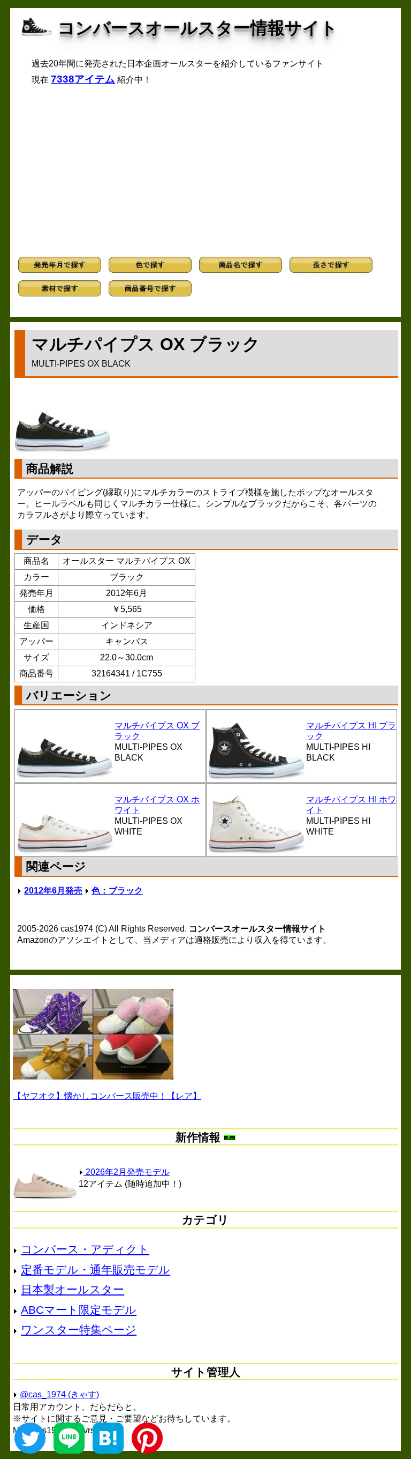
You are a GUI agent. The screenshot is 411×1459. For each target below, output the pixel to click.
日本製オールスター (72, 1289)
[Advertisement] (205, 171)
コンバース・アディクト (85, 1249)
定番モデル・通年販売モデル (95, 1269)
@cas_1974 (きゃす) (59, 1394)
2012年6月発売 (53, 890)
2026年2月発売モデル (126, 1172)
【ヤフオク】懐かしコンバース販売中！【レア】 (107, 1095)
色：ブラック (117, 890)
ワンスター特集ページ (78, 1329)
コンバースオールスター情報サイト (198, 28)
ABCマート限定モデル (78, 1310)
